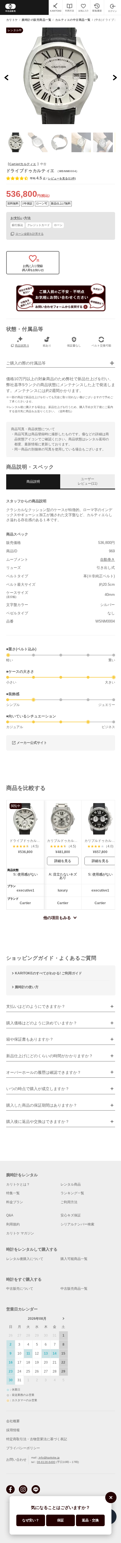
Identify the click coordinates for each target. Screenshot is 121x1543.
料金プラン (14, 1202)
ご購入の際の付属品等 (26, 363)
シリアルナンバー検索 (77, 1224)
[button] (16, 142)
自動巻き (107, 559)
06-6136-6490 (46, 1462)
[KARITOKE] (55, 7)
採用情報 (13, 1430)
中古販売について (19, 1289)
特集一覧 (13, 1193)
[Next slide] (115, 78)
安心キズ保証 (70, 1215)
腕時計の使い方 (27, 987)
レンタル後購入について (24, 1259)
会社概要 (13, 1421)
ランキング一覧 (72, 1193)
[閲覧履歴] (97, 7)
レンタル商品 (70, 1184)
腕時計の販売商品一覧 (36, 20)
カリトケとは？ (18, 1184)
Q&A (9, 1215)
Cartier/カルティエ (22, 164)
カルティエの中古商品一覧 (73, 20)
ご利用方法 (68, 1202)
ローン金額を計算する (29, 233)
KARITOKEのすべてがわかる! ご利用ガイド (48, 973)
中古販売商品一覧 (74, 1289)
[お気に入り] (83, 7)
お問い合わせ (16, 1460)
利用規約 (13, 1224)
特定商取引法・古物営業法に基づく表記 (36, 1439)
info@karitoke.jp (49, 1457)
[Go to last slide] (7, 78)
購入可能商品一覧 (74, 1259)
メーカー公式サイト (32, 742)
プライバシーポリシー (23, 1448)
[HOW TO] (69, 7)
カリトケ (12, 20)
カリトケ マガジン (20, 1233)
